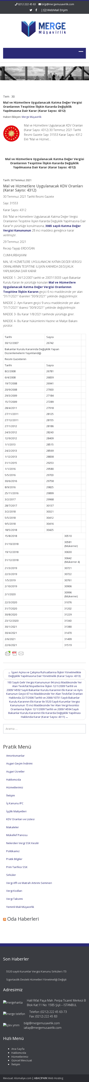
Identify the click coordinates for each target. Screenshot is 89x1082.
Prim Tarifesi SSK (17, 867)
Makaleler (12, 827)
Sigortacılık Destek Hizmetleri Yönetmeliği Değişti (36, 979)
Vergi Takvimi (14, 899)
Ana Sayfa (17, 1049)
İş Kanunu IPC (14, 803)
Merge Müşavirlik (31, 117)
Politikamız (13, 851)
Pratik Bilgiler (14, 859)
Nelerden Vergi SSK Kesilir (22, 843)
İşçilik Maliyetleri (16, 811)
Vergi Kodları (14, 891)
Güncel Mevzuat (21, 1060)
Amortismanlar (15, 755)
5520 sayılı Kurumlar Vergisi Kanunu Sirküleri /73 (36, 971)
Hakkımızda (13, 779)
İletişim (10, 795)
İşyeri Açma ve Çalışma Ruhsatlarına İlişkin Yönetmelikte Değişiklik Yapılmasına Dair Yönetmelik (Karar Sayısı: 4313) (44, 674)
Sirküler (11, 875)
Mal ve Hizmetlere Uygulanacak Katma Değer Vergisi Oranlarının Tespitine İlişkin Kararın (39, 287)
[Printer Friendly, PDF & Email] (14, 653)
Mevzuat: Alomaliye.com (17, 1078)
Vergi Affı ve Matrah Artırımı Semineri (29, 883)
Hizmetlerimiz (14, 787)
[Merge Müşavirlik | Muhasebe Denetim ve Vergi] (44, 28)
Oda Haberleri (23, 918)
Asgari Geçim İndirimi (19, 763)
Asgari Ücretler (15, 771)
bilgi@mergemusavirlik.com (58, 4)
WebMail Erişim (57, 10)
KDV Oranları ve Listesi (20, 819)
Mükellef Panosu (17, 835)
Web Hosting (55, 1078)
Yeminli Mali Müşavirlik (20, 907)
